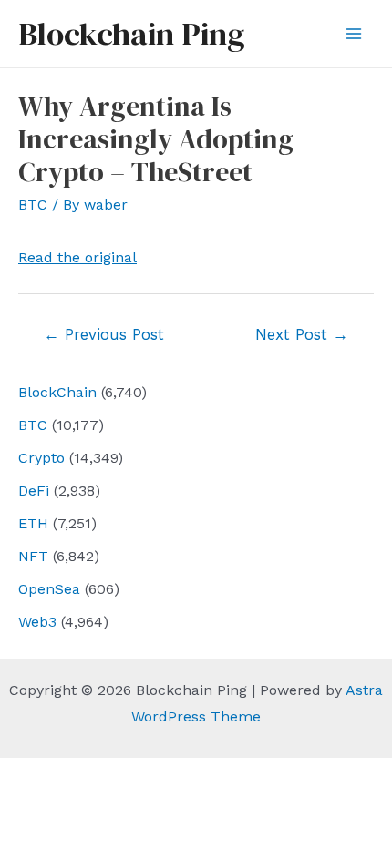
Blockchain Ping (131, 34)
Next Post (301, 334)
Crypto (41, 457)
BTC (32, 425)
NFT (33, 556)
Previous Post (104, 334)
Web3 (37, 621)
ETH (33, 523)
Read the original (77, 257)
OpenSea (49, 589)
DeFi (33, 490)
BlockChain (57, 392)
